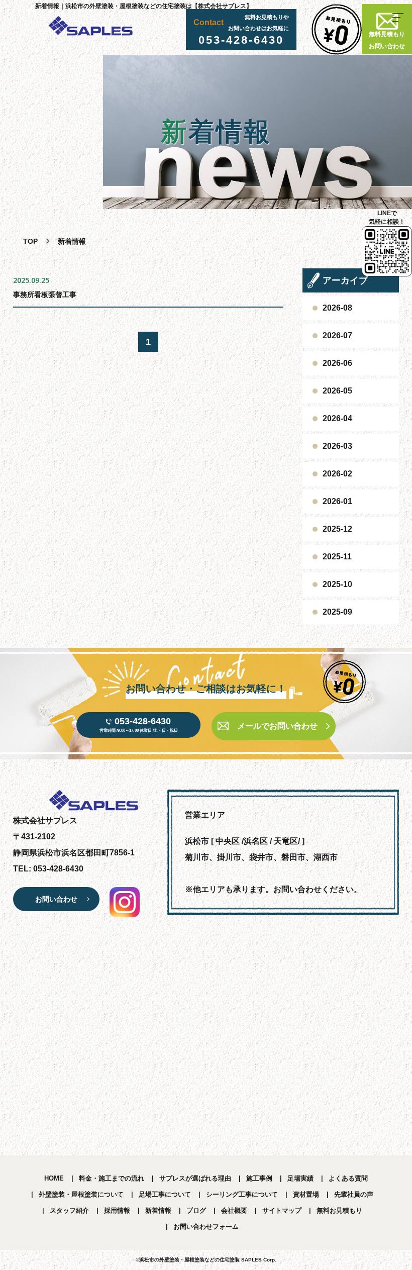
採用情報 (117, 1210)
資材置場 (306, 1194)
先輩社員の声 (353, 1194)
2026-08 (337, 308)
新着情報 (158, 1210)
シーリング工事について (242, 1194)
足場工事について (165, 1194)
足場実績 (300, 1178)
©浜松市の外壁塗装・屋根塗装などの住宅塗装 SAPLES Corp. (206, 1259)
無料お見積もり (339, 1210)
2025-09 (337, 612)
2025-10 (337, 584)
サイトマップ (281, 1210)
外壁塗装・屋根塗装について (81, 1194)
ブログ (196, 1210)
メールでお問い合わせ (277, 726)
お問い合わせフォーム (206, 1226)
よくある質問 (348, 1178)
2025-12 (337, 529)
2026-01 (337, 501)
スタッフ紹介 (69, 1210)
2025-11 (337, 556)
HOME (54, 1178)
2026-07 (337, 335)
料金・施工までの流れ (111, 1178)
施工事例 (259, 1178)
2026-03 (337, 446)
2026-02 (337, 473)
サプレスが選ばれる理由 (195, 1178)
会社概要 (234, 1210)
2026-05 (337, 390)
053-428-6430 (241, 40)
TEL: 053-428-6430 (48, 868)
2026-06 (337, 363)
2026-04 (337, 418)
